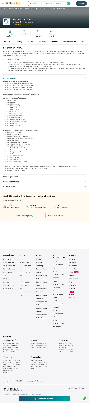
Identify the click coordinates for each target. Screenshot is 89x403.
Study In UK (7, 259)
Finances (54, 42)
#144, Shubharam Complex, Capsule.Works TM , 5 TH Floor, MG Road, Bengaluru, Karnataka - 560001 (39, 364)
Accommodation (69, 42)
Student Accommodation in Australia (58, 284)
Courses (50, 8)
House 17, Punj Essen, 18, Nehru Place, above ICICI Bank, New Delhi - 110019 (39, 346)
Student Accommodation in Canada (58, 294)
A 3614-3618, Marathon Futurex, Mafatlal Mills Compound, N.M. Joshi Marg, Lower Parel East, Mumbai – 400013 (10, 348)
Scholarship (42, 42)
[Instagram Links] (72, 388)
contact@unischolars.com (36, 381)
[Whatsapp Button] (84, 398)
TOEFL (21, 279)
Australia (19, 8)
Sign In (81, 3)
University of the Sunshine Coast (34, 8)
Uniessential (73, 288)
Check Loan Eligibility (24, 215)
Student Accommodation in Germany (58, 323)
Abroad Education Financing (39, 262)
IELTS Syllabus (24, 262)
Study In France (8, 285)
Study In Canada (9, 269)
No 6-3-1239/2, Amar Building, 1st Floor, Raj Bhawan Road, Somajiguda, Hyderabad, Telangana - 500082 (67, 348)
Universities (11, 8)
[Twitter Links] (76, 388)
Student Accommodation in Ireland (58, 274)
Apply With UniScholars (43, 399)
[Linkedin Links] (79, 388)
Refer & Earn (73, 285)
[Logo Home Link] (12, 390)
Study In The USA (8, 288)
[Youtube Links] (83, 388)
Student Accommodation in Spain (58, 313)
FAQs (82, 42)
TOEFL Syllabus (24, 282)
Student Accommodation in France (58, 304)
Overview (7, 42)
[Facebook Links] (69, 388)
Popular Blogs (73, 279)
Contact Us (73, 269)
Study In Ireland (8, 262)
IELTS (21, 259)
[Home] (4, 8)
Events (71, 272)
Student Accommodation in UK (58, 265)
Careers (71, 275)
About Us (72, 259)
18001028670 (19, 381)
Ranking (19, 42)
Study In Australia (9, 266)
